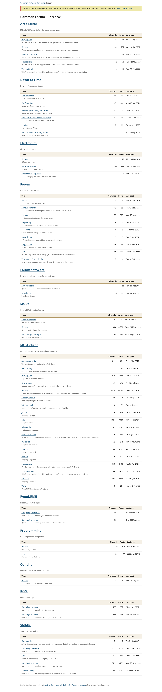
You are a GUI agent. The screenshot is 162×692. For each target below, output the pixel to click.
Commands (27, 641)
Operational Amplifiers (31, 173)
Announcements (29, 207)
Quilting (26, 564)
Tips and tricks (28, 69)
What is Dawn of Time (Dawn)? (35, 132)
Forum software (32, 270)
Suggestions (27, 61)
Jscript (24, 412)
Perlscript (26, 441)
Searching (26, 229)
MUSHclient (29, 345)
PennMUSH (28, 496)
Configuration (28, 103)
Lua (23, 419)
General (25, 47)
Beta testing (27, 368)
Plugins (25, 449)
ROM (24, 591)
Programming (31, 530)
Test (23, 251)
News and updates (30, 54)
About (24, 200)
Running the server (30, 520)
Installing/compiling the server (35, 110)
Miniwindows (27, 427)
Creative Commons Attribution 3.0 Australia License (64, 685)
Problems (26, 215)
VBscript (25, 478)
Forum (25, 184)
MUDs (24, 304)
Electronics (28, 143)
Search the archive (124, 8)
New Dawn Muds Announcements (36, 117)
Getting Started (28, 397)
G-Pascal (25, 159)
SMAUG (25, 625)
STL (23, 554)
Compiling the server (31, 512)
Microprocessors (29, 166)
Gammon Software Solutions (32, 3)
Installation (26, 293)
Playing (25, 125)
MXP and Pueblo (29, 434)
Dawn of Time (30, 80)
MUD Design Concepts (31, 334)
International (27, 405)
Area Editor (28, 24)
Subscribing (27, 237)
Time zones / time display (33, 259)
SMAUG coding (28, 670)
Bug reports (27, 39)
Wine (24, 486)
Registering (26, 222)
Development (27, 383)
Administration (28, 95)
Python (25, 456)
